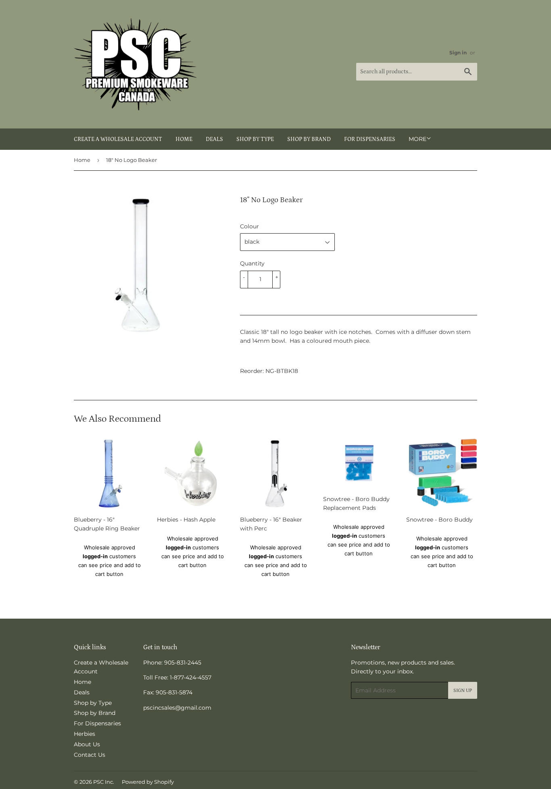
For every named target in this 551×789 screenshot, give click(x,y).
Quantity (252, 263)
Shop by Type (255, 139)
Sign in (458, 53)
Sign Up (462, 690)
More (417, 139)
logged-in (95, 556)
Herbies (84, 733)
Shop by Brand (309, 139)
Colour (249, 226)
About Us (87, 744)
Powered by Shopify (148, 782)
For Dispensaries (369, 139)
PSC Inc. (103, 782)
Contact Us (89, 754)
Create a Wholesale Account (118, 139)
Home (183, 139)
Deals (214, 139)
